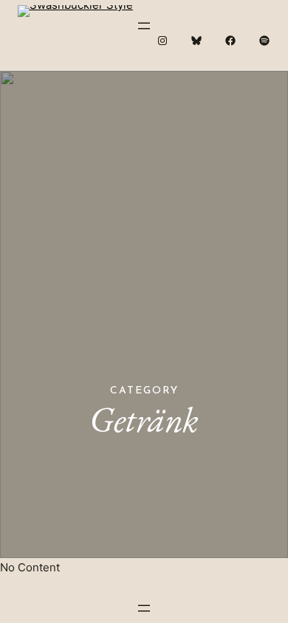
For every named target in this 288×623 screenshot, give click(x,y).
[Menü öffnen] (144, 26)
